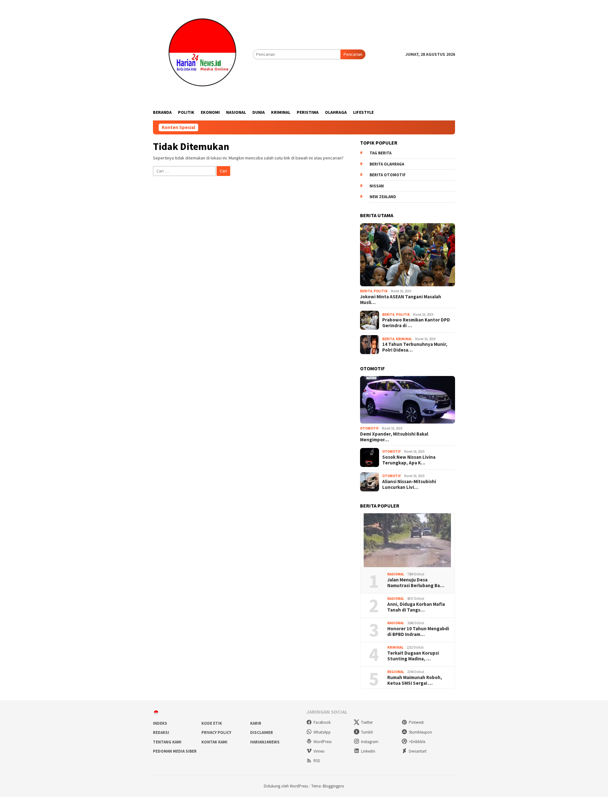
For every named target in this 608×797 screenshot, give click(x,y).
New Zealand (383, 196)
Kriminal (404, 339)
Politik (381, 291)
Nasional (395, 574)
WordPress (323, 741)
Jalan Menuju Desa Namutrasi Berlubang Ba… (415, 582)
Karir (255, 723)
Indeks (160, 723)
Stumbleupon (420, 732)
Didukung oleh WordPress (286, 786)
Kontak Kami (214, 742)
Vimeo (319, 751)
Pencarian (353, 54)
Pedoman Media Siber (175, 751)
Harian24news (265, 742)
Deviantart (418, 751)
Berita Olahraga (387, 164)
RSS (317, 760)
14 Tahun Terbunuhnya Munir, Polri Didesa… (414, 347)
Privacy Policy (216, 732)
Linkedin (368, 751)
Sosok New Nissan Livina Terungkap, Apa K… (408, 460)
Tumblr (367, 732)
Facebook (322, 722)
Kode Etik (211, 723)
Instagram (369, 741)
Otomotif (369, 428)
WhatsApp (322, 732)
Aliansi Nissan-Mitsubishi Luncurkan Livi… (409, 484)
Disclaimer (261, 732)
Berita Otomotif (388, 175)
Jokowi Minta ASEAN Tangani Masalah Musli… (400, 299)
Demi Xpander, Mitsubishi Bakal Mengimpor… (394, 437)
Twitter (367, 722)
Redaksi (161, 732)
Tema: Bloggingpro (327, 786)
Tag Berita (380, 153)
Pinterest (416, 722)
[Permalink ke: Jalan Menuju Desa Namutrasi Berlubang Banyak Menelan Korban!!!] (407, 540)
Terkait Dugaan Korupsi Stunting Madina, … (413, 656)
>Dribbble (417, 741)
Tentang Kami (167, 742)
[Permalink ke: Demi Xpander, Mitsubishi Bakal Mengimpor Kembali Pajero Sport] (407, 400)
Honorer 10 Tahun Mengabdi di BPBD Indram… (418, 631)
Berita (366, 291)
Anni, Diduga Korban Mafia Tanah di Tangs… (416, 607)
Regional (395, 672)
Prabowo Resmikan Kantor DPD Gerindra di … (416, 322)
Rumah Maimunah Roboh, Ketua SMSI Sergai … (414, 680)
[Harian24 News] (203, 54)
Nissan (377, 186)
